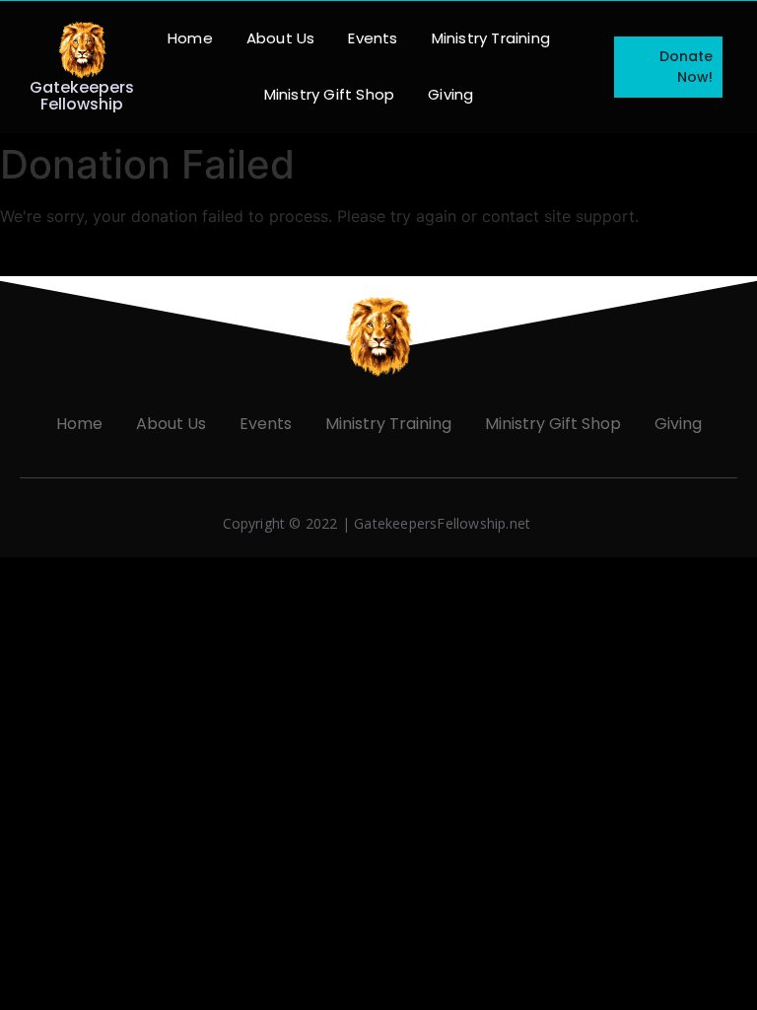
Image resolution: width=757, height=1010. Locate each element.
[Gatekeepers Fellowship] (82, 50)
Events (372, 38)
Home (190, 38)
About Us (280, 38)
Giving (450, 94)
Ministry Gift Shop (329, 94)
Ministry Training (491, 38)
